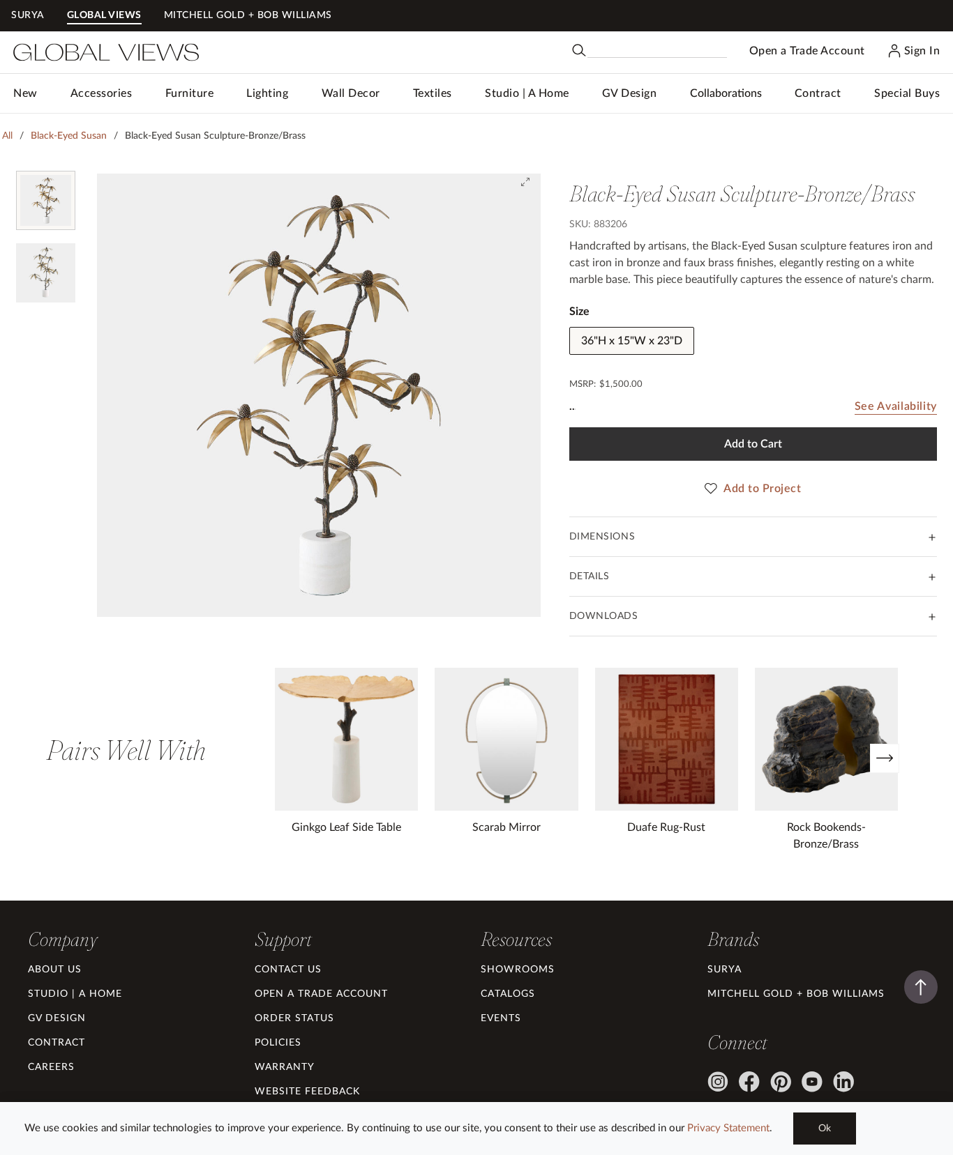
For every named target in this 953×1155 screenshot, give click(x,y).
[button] (101, 93)
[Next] (884, 758)
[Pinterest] (780, 1081)
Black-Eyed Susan (69, 136)
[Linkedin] (843, 1081)
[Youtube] (812, 1081)
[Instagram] (717, 1081)
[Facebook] (749, 1081)
